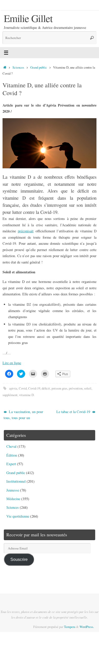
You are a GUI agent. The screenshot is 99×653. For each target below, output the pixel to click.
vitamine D (26, 395)
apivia (13, 388)
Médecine (13, 498)
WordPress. (86, 626)
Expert (11, 463)
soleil (87, 388)
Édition (11, 455)
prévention (75, 388)
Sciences (18, 67)
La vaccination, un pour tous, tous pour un (23, 414)
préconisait (26, 231)
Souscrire (19, 559)
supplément (10, 395)
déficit (46, 388)
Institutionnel (16, 481)
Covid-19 (34, 388)
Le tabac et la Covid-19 (73, 411)
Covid (23, 388)
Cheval (11, 446)
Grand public (38, 67)
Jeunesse (12, 490)
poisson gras (59, 388)
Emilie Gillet (28, 18)
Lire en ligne (12, 362)
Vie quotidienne (17, 516)
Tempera (69, 626)
